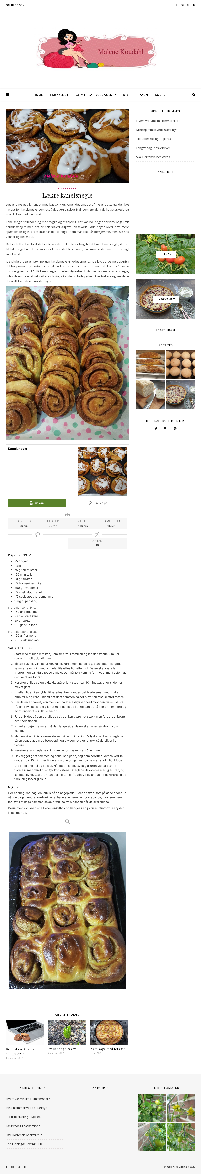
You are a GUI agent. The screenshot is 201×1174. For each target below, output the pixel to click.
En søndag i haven (62, 1049)
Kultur (161, 95)
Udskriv (39, 503)
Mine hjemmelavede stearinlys (156, 130)
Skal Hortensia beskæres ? (154, 157)
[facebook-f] (177, 5)
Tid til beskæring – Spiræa (153, 139)
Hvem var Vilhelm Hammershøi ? (158, 121)
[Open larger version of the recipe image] (102, 471)
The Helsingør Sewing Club (24, 1144)
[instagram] (182, 5)
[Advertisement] (165, 201)
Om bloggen (15, 5)
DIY (125, 95)
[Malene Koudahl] (100, 49)
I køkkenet (59, 95)
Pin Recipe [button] (100, 503)
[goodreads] (194, 5)
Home (38, 95)
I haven (141, 95)
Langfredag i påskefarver (153, 148)
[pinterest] (188, 5)
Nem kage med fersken (108, 1049)
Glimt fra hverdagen (94, 95)
